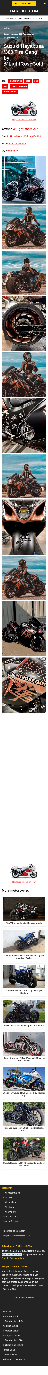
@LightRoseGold (26, 129)
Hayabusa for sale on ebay (24, 119)
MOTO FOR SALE (24, 3)
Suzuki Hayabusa (19, 86)
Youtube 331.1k (10, 1326)
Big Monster (16, 81)
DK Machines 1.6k (14, 1321)
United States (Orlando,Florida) (25, 136)
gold (28, 81)
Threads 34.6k (10, 1354)
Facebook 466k (10, 1316)
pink (5, 86)
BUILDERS (25, 18)
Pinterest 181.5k (11, 1331)
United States (9, 92)
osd (36, 81)
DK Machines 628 (14, 1340)
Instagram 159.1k (11, 1335)
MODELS (11, 18)
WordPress (33, 1372)
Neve (11, 1372)
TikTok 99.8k (9, 1350)
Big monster (13, 150)
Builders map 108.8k (13, 1345)
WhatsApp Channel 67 (14, 1359)
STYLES (37, 18)
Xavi (8, 28)
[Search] (45, 3)
